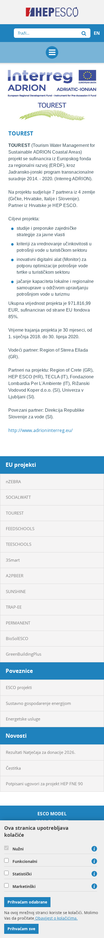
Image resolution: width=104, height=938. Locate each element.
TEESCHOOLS (18, 544)
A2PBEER (14, 575)
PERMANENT (18, 623)
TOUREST (15, 513)
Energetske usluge (23, 719)
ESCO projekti (19, 687)
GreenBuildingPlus (23, 654)
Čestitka (13, 768)
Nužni (18, 849)
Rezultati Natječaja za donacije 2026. (40, 752)
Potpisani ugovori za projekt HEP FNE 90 (44, 783)
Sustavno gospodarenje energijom (38, 703)
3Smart (13, 560)
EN (97, 33)
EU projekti (21, 464)
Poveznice (19, 671)
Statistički (22, 874)
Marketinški (23, 886)
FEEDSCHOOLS (20, 528)
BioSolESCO (17, 638)
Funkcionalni (24, 861)
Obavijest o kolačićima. (56, 918)
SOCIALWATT (18, 497)
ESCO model (52, 813)
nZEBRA (13, 481)
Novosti (16, 735)
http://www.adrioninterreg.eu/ (40, 430)
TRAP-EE (14, 607)
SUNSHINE (16, 591)
